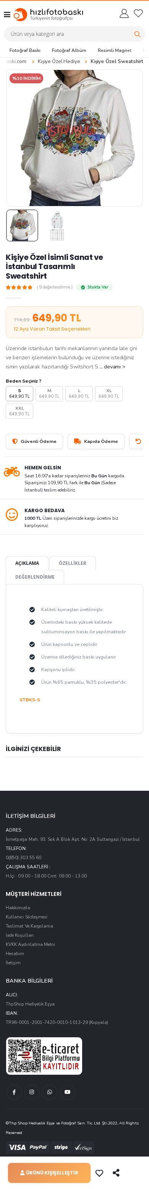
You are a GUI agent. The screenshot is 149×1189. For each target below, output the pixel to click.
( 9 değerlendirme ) (55, 287)
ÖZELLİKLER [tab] (72, 563)
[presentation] (16, 137)
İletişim (13, 963)
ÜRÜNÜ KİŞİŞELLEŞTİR (52, 1173)
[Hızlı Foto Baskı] (41, 14)
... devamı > (112, 366)
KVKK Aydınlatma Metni (30, 944)
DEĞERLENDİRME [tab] (35, 577)
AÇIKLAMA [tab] (27, 563)
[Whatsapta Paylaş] (117, 1173)
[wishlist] (138, 13)
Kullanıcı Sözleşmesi (26, 917)
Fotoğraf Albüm (69, 50)
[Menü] (7, 14)
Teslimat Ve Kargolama (29, 926)
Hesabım (15, 954)
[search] (137, 34)
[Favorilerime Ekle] (100, 1173)
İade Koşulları (20, 935)
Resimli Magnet (114, 50)
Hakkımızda (18, 908)
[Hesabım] (123, 13)
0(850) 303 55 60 (23, 858)
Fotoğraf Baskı (25, 50)
